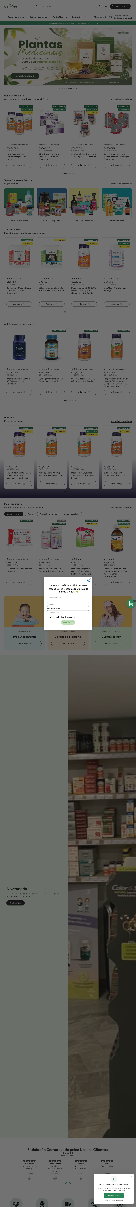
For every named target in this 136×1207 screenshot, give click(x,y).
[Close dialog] (89, 580)
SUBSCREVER (68, 622)
